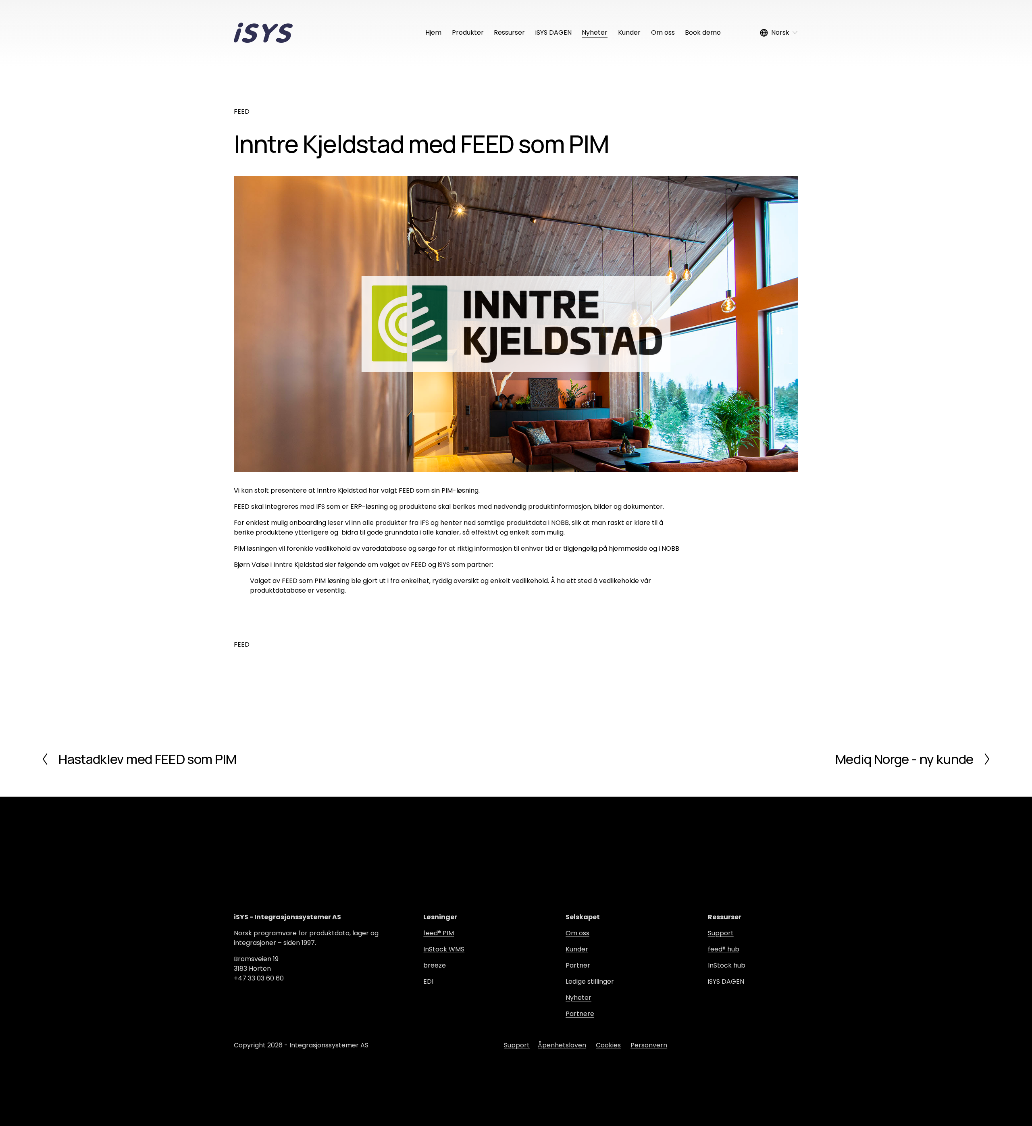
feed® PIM (438, 933)
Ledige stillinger (590, 981)
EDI (428, 981)
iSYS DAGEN (553, 32)
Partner (578, 965)
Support (721, 933)
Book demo (703, 32)
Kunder (629, 32)
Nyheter (595, 32)
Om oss (663, 32)
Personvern (648, 1045)
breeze (434, 965)
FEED (242, 111)
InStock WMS (443, 949)
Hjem (433, 32)
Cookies (608, 1045)
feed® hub (723, 949)
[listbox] (779, 32)
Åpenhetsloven (562, 1045)
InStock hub (726, 965)
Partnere (580, 1013)
